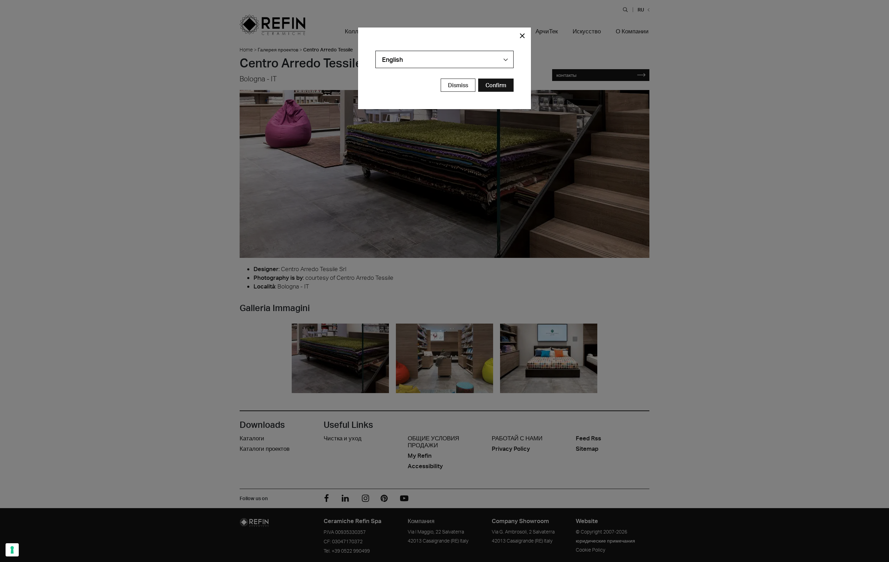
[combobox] (444, 59)
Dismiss (458, 85)
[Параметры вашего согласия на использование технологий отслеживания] (12, 549)
